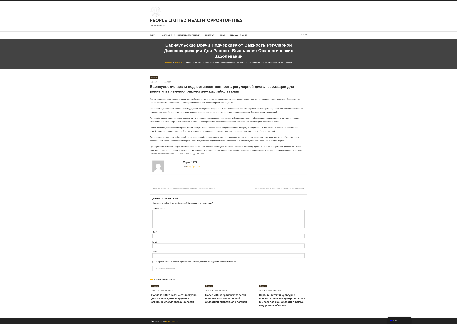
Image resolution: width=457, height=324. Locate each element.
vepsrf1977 (167, 82)
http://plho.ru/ (193, 166)
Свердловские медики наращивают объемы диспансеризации (278, 188)
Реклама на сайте (238, 35)
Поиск (302, 35)
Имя (154, 232)
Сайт (152, 35)
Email (155, 242)
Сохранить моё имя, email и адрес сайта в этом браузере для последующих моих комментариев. (196, 261)
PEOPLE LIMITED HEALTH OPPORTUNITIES (196, 21)
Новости (154, 78)
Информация (166, 35)
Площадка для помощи (188, 35)
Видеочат (209, 35)
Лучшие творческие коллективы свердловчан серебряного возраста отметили (184, 188)
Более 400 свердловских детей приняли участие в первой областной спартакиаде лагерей (226, 298)
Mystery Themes (171, 321)
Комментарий (158, 208)
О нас (222, 35)
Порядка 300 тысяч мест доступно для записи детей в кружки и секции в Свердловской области (173, 298)
